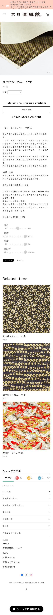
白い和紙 (7, 491)
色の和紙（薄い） (11, 498)
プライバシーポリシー (17, 583)
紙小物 (6, 526)
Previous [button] (3, 48)
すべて (8, 478)
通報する (20, 260)
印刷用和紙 (8, 519)
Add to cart (26, 110)
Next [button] (50, 48)
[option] (26, 48)
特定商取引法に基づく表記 (34, 583)
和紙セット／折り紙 (12, 533)
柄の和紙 (7, 512)
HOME (6, 544)
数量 (5, 92)
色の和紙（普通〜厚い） (14, 505)
